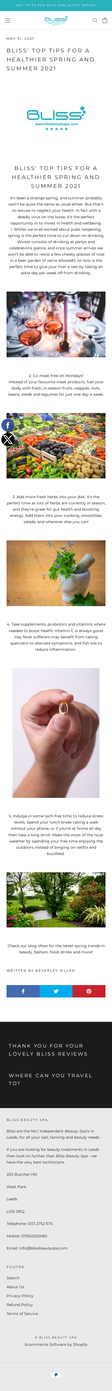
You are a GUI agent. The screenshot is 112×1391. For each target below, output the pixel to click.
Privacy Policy (20, 1295)
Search (13, 1278)
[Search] (95, 20)
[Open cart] (104, 20)
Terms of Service (22, 1313)
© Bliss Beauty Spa (56, 1337)
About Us (15, 1286)
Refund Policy (20, 1304)
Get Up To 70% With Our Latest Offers (56, 5)
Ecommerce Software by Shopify (56, 1344)
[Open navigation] (7, 20)
